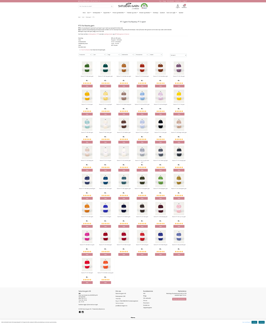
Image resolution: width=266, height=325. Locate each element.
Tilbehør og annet (132, 12)
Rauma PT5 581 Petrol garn (105, 188)
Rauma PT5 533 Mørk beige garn (123, 104)
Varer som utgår (171, 12)
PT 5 (93, 17)
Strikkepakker (97, 12)
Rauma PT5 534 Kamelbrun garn (160, 76)
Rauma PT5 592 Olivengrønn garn (178, 188)
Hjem (79, 17)
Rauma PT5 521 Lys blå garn (142, 132)
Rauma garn (88, 17)
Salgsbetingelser (147, 307)
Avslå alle (254, 322)
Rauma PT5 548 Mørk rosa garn (87, 244)
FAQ (160, 1)
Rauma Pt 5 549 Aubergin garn (160, 216)
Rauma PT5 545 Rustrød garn (142, 76)
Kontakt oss (178, 1)
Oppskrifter (106, 12)
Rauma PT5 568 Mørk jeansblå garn (87, 188)
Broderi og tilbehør (144, 12)
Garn (88, 12)
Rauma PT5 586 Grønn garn (87, 76)
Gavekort (162, 12)
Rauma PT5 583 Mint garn (87, 132)
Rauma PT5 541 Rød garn (87, 272)
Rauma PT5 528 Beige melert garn (179, 132)
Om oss (145, 300)
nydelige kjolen (108, 34)
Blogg (164, 1)
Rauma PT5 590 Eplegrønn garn (160, 188)
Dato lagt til (173, 55)
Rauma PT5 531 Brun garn (142, 216)
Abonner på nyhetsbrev (179, 299)
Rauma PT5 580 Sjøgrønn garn (124, 188)
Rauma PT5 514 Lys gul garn (105, 104)
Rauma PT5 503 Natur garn (105, 132)
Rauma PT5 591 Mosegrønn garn (142, 188)
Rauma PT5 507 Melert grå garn (160, 160)
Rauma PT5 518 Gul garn (87, 104)
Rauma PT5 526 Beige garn (87, 160)
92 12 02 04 (120, 303)
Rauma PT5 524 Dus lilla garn (160, 104)
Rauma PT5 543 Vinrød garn (105, 244)
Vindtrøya (155, 12)
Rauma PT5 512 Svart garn (161, 132)
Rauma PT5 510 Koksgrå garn (179, 160)
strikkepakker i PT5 (93, 34)
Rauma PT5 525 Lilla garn (179, 76)
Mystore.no (102, 309)
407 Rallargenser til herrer (122, 34)
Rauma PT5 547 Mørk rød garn (124, 244)
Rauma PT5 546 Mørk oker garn (124, 76)
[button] (144, 6)
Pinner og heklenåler (118, 12)
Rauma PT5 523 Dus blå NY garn (142, 104)
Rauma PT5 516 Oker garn (87, 216)
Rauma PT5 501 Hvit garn (105, 160)
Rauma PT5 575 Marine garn (123, 216)
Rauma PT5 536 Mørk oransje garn (105, 272)
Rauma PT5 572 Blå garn (105, 216)
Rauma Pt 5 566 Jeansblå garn (179, 244)
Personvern (146, 303)
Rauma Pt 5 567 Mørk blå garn (160, 244)
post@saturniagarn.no (121, 305)
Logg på (185, 1)
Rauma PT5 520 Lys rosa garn (179, 216)
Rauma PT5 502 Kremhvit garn (124, 160)
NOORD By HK (94, 295)
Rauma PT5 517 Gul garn (179, 104)
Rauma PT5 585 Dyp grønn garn (105, 76)
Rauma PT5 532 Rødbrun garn (124, 132)
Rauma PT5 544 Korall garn (142, 244)
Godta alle (261, 322)
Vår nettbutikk (170, 1)
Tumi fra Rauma (85, 50)
